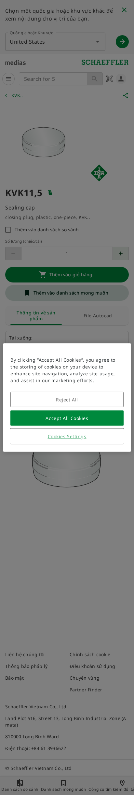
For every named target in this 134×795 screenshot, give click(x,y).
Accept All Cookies (67, 418)
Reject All (67, 400)
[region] (66, 397)
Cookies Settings (67, 436)
